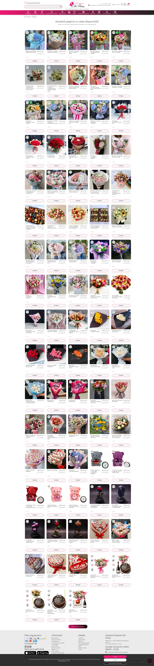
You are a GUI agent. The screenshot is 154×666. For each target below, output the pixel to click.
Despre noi (54, 649)
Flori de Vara (62, 13)
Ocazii (69, 13)
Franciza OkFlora (56, 639)
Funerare (115, 13)
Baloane (93, 13)
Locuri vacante (55, 651)
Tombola (80, 638)
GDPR (80, 649)
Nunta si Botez (107, 13)
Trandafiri (35, 13)
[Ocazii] (69, 12)
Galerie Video (81, 639)
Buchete (42, 13)
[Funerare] (115, 12)
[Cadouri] (99, 12)
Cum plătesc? (55, 644)
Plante (74, 13)
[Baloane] (93, 12)
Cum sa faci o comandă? (58, 643)
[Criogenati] (28, 12)
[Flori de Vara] (62, 12)
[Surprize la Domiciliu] (52, 12)
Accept (115, 656)
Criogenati (28, 13)
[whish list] (122, 5)
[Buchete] (42, 12)
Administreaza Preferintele (115, 663)
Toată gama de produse (57, 653)
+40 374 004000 (106, 5)
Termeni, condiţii (55, 648)
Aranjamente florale (83, 13)
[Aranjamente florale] (83, 12)
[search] (60, 6)
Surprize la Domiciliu (51, 13)
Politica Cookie (61, 660)
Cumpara (35, 61)
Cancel (115, 660)
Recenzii (80, 641)
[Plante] (74, 12)
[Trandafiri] (35, 12)
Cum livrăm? (54, 646)
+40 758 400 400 (94, 5)
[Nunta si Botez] (107, 12)
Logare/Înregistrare (83, 644)
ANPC (80, 646)
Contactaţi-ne (55, 641)
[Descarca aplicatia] (30, 652)
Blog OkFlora (55, 638)
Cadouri (99, 13)
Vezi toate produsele (78, 626)
